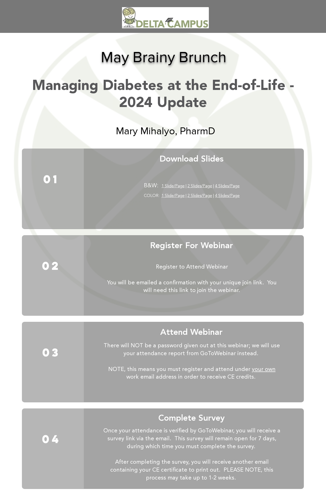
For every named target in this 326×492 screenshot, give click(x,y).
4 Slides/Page (227, 186)
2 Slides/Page (199, 186)
